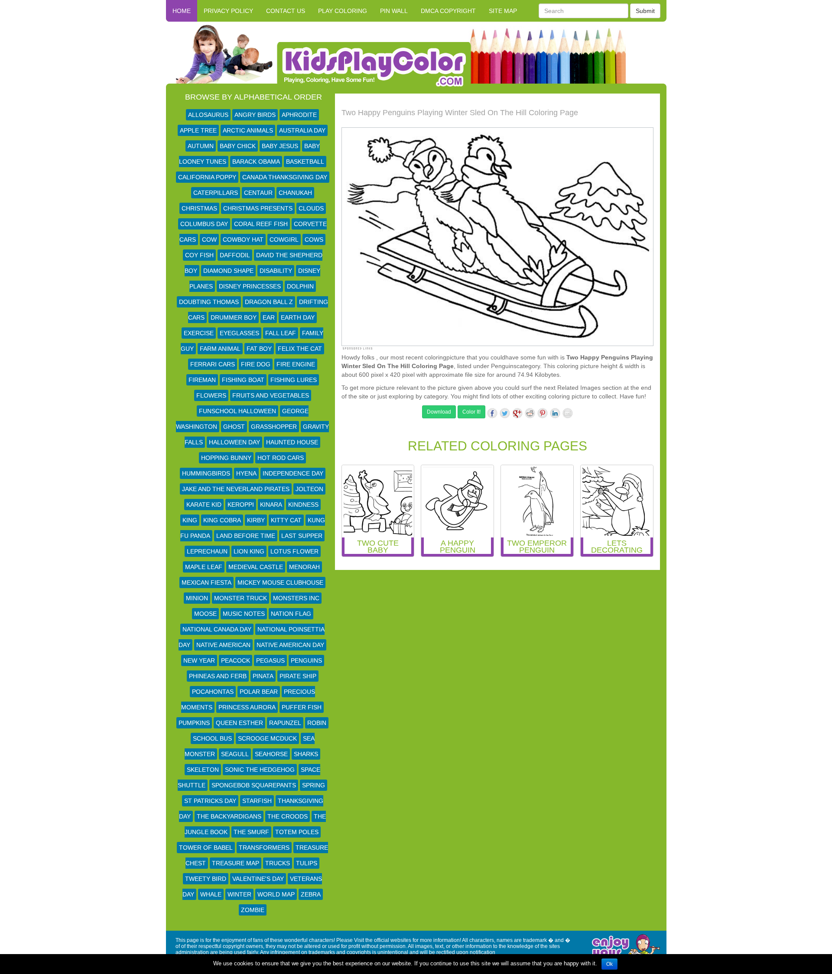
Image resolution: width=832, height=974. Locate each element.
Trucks (277, 863)
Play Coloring (342, 10)
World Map (276, 894)
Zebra (311, 894)
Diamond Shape (228, 270)
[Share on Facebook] (492, 413)
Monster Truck (240, 598)
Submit (645, 10)
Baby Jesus (280, 145)
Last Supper (301, 535)
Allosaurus (208, 114)
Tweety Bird (205, 878)
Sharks (306, 754)
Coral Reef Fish (261, 223)
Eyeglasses (239, 333)
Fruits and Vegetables (270, 395)
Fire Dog (255, 364)
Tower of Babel (206, 847)
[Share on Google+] (517, 413)
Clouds (311, 208)
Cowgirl (284, 239)
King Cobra (222, 520)
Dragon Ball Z (269, 301)
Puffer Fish (302, 707)
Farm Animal (220, 348)
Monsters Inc (296, 598)
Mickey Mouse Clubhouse (280, 582)
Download (439, 412)
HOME (181, 10)
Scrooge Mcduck (267, 738)
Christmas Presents (257, 208)
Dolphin (300, 286)
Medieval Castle (255, 566)
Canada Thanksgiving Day (284, 177)
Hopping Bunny (226, 457)
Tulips (306, 863)
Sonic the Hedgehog (260, 769)
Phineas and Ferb (218, 676)
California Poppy (207, 177)
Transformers (264, 847)
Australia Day (302, 130)
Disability (276, 270)
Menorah (304, 566)
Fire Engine (295, 364)
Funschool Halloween (237, 411)
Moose (205, 613)
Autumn (201, 145)
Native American (223, 644)
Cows (314, 239)
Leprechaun (207, 551)
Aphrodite (299, 114)
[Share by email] (567, 413)
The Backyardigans (229, 816)
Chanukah (295, 192)
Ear (269, 317)
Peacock (235, 660)
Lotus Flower (294, 551)
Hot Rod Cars (280, 457)
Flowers (211, 395)
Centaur (258, 192)
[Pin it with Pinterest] (542, 413)
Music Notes (244, 613)
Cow (209, 239)
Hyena (246, 473)
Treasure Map (235, 863)
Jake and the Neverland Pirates (235, 488)
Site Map (503, 10)
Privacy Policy (228, 10)
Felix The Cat (300, 348)
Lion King (249, 551)
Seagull (235, 754)
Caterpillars (215, 192)
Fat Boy (259, 348)
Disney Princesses (250, 286)
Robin (316, 722)
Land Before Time (245, 535)
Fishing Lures (293, 379)
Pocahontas (213, 691)
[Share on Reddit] (530, 413)
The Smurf (251, 831)
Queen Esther (239, 722)
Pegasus (270, 660)
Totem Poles (296, 831)
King (189, 520)
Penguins (306, 660)
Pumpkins (194, 722)
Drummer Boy (234, 317)
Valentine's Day (258, 878)
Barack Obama (256, 161)
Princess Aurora (247, 707)
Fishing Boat (243, 379)
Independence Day (293, 473)
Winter (239, 894)
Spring (313, 785)
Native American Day (290, 644)
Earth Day (298, 317)
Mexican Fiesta (206, 582)
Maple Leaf (203, 566)
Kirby (256, 520)
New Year (199, 660)
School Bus (212, 738)
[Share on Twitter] (505, 413)
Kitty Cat (286, 520)
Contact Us (285, 10)
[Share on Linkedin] (555, 413)
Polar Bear (259, 691)
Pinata (263, 676)
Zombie (252, 909)
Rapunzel (285, 722)
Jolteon (309, 488)
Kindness (303, 504)
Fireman (202, 379)
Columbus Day (204, 223)
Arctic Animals (248, 130)
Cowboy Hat (243, 239)
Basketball (305, 161)
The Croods (287, 816)
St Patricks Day (210, 800)
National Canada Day (216, 629)
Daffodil (235, 255)
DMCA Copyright (448, 10)
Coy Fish (199, 255)
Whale (210, 894)
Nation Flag (291, 613)
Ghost (234, 426)
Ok (609, 964)
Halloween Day (234, 442)
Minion (197, 598)
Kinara (271, 504)
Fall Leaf (280, 333)
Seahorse (271, 754)
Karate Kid (203, 504)
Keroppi (241, 504)
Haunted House (292, 442)
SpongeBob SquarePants (253, 785)
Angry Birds (255, 114)
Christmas (199, 208)
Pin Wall (394, 10)
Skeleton (203, 769)
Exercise (199, 333)
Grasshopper (274, 426)
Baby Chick (238, 145)
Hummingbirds (206, 473)
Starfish (257, 800)
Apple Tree (198, 130)
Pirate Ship (298, 676)
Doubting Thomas (209, 301)
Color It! (471, 412)
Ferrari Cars (212, 364)
